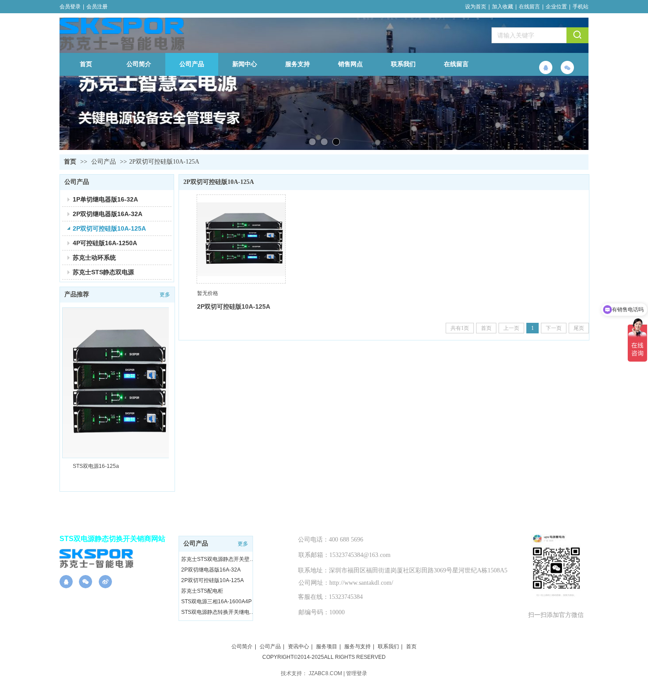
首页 (70, 161)
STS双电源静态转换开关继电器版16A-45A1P (218, 612)
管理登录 (356, 673)
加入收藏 (502, 7)
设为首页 (475, 7)
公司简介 (242, 646)
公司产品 (103, 161)
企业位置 (556, 7)
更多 (243, 543)
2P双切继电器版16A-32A (211, 570)
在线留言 (529, 7)
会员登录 (70, 7)
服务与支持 (357, 646)
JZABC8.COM (325, 673)
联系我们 (388, 646)
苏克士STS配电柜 (202, 591)
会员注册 (97, 7)
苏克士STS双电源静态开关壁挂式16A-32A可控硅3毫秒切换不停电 (218, 559)
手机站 (580, 7)
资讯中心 (298, 646)
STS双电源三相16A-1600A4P (216, 601)
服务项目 (326, 646)
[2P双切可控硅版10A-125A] (241, 239)
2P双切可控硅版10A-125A (164, 161)
